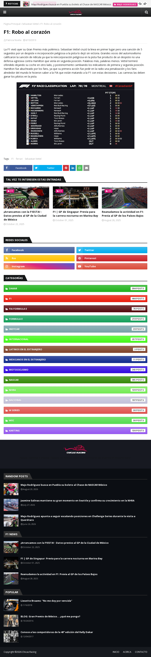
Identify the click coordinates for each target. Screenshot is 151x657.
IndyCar (72, 329)
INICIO (116, 651)
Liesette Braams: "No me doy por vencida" (46, 600)
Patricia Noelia (13, 40)
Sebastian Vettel (30, 23)
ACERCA (127, 651)
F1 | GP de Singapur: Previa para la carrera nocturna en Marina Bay (75, 213)
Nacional (72, 400)
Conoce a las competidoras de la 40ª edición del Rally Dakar (57, 632)
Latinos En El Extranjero (72, 349)
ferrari (19, 158)
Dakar (72, 288)
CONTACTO (141, 651)
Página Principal (12, 23)
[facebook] (39, 250)
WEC (72, 420)
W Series (72, 410)
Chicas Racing (29, 651)
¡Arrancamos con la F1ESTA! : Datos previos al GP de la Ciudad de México (25, 215)
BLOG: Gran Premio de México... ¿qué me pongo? (50, 616)
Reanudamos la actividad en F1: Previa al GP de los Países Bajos (123, 213)
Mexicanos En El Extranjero (72, 359)
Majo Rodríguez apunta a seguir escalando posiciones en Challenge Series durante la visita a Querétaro (78, 518)
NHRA (72, 390)
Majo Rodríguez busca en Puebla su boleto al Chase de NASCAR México (71, 3)
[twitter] (111, 250)
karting (72, 430)
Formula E (72, 319)
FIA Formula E (72, 308)
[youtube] (111, 266)
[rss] (39, 258)
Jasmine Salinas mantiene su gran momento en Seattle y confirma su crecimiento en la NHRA (77, 500)
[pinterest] (111, 258)
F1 (12, 158)
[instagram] (39, 266)
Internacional (72, 339)
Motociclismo (72, 369)
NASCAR (72, 379)
